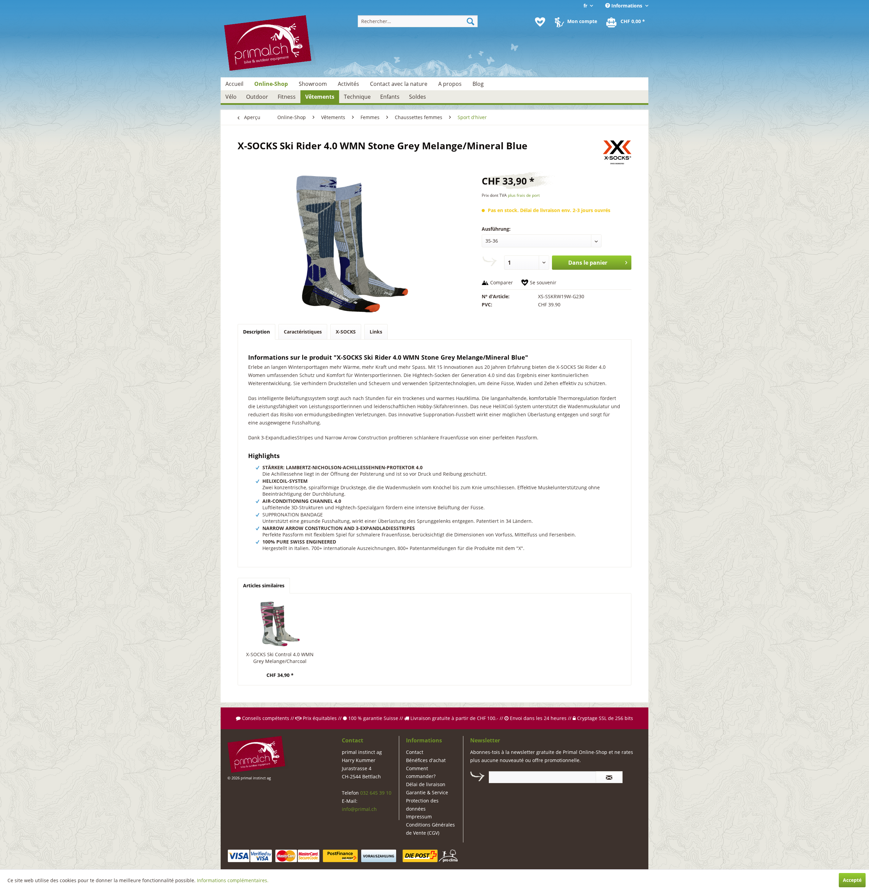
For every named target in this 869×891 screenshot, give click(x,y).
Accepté (852, 880)
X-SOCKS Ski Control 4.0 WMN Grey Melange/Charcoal (280, 657)
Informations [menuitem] (627, 5)
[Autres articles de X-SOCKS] (617, 152)
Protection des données (422, 804)
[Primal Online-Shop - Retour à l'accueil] (270, 44)
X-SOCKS (346, 331)
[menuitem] (418, 21)
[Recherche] (470, 21)
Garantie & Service (427, 792)
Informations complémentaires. (233, 880)
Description (256, 331)
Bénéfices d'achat (426, 760)
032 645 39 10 (375, 793)
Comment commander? (421, 772)
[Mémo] (540, 22)
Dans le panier (587, 262)
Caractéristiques (303, 331)
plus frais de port (524, 195)
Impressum (419, 816)
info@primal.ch (359, 809)
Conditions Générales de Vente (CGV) (430, 828)
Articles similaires (263, 585)
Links (376, 331)
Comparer (501, 282)
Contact (414, 752)
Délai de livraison (425, 784)
